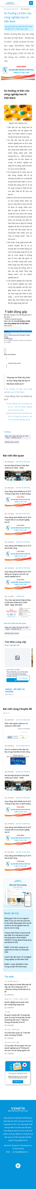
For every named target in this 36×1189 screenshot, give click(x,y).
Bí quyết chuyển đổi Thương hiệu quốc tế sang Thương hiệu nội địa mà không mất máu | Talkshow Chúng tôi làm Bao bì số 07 (17, 1018)
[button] (31, 3)
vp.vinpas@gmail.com (20, 1152)
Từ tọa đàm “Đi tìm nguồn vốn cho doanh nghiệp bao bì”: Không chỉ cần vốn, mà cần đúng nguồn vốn (17, 1048)
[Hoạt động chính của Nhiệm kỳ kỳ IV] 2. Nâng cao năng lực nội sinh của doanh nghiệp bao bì (20, 416)
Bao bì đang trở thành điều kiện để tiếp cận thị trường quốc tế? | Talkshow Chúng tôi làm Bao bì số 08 (17, 988)
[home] (9, 3)
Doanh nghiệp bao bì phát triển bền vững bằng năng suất (16, 1003)
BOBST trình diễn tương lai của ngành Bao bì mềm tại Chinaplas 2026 (16, 949)
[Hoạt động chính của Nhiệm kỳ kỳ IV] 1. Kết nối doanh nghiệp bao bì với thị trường (20, 407)
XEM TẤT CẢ (6, 713)
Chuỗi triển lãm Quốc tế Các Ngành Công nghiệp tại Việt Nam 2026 (17, 958)
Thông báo (20, 596)
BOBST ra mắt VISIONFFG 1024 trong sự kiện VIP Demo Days (16, 965)
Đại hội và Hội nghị (11, 9)
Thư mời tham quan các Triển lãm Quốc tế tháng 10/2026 (17, 1034)
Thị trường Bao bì (23, 746)
